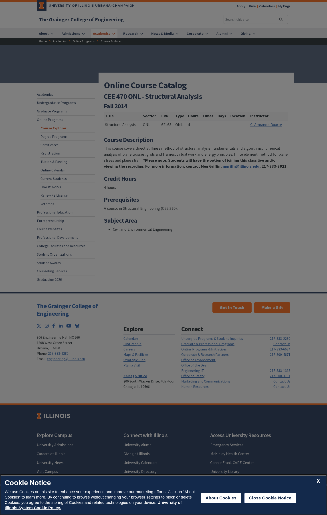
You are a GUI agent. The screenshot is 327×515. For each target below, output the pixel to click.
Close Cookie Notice (270, 498)
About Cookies (221, 498)
